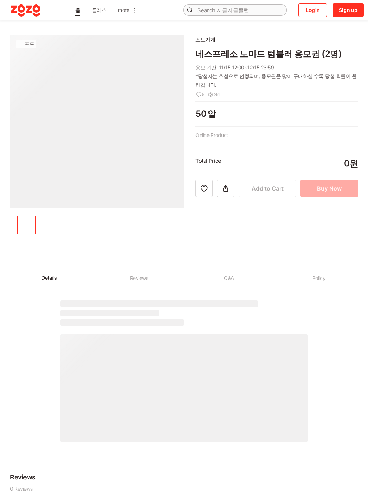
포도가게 (205, 39)
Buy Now (329, 222)
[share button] (225, 222)
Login (313, 10)
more (123, 10)
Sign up (348, 10)
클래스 (99, 10)
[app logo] (25, 10)
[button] (78, 10)
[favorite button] (204, 222)
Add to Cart (268, 222)
